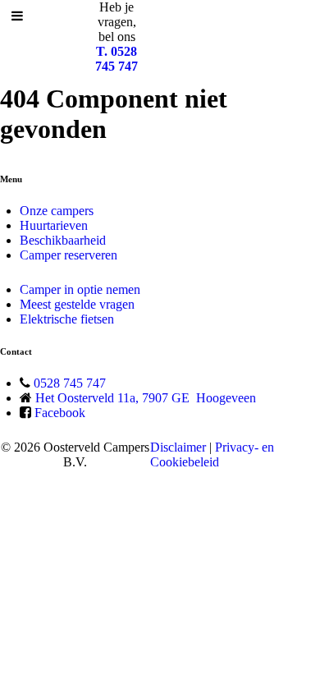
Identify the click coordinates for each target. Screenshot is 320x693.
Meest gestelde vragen (77, 304)
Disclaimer (178, 447)
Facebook (59, 413)
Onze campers (57, 211)
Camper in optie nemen (80, 289)
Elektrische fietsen (67, 319)
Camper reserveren (68, 255)
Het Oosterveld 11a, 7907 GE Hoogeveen (145, 398)
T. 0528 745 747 (116, 58)
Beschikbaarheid (63, 240)
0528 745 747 (70, 383)
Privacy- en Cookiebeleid (212, 454)
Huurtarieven (54, 225)
